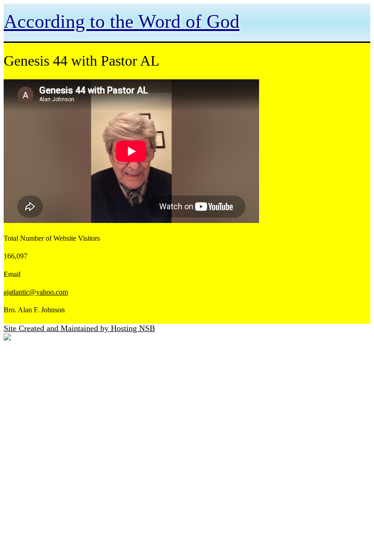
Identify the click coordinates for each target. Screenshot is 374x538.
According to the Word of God (121, 21)
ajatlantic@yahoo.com (36, 292)
